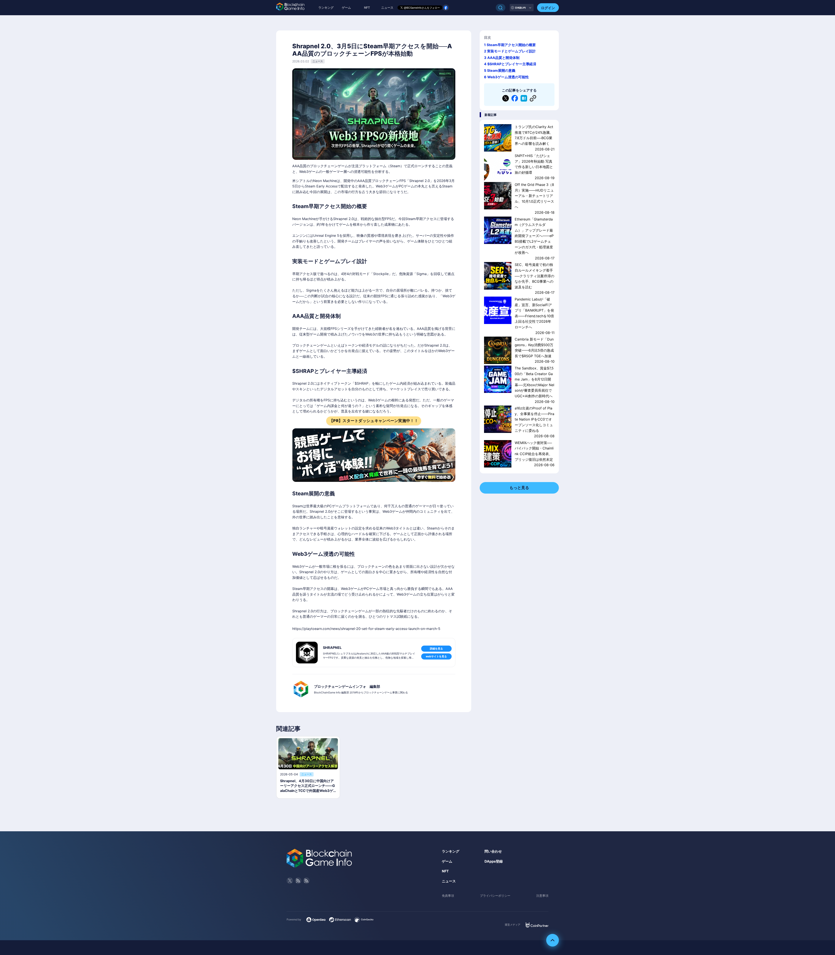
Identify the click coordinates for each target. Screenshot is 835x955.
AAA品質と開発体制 (503, 57)
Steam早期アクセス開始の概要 (511, 45)
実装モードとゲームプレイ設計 (511, 51)
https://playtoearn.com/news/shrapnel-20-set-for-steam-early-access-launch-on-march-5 (366, 628)
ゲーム (346, 7)
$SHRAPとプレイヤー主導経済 (511, 64)
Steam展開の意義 (501, 70)
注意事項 (542, 895)
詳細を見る (436, 648)
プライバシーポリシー (495, 895)
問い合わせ (493, 851)
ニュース (449, 881)
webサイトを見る (436, 656)
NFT (367, 7)
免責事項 (448, 895)
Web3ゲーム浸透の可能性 (508, 77)
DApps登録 (493, 861)
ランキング (326, 7)
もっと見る (519, 487)
